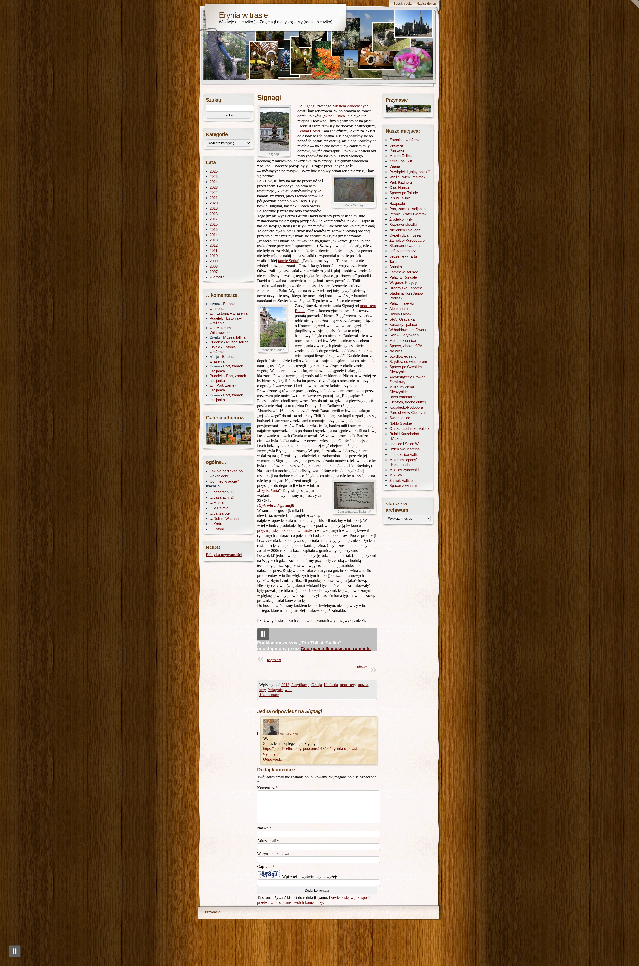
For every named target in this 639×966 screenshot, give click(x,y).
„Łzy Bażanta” (269, 490)
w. (211, 313)
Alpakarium (398, 308)
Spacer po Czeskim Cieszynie (405, 369)
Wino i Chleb (334, 116)
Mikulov (395, 475)
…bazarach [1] (222, 492)
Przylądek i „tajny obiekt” (409, 172)
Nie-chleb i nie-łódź (404, 230)
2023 (214, 187)
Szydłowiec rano (402, 356)
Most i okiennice (402, 340)
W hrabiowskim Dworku (408, 330)
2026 (214, 171)
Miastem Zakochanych (350, 106)
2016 (214, 224)
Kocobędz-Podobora (406, 407)
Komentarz (267, 788)
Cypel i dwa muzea (405, 235)
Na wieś (396, 351)
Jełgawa (396, 145)
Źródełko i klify (401, 219)
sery (262, 690)
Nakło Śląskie (400, 423)
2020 (214, 203)
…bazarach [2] (222, 497)
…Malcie (217, 502)
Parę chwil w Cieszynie (408, 412)
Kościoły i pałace (403, 324)
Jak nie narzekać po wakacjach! (226, 473)
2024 (214, 182)
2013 (285, 685)
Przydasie (212, 912)
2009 (214, 261)
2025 (214, 176)
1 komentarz (269, 695)
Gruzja (316, 685)
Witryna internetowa (273, 854)
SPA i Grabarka (402, 319)
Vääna (394, 166)
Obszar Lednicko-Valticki (409, 428)
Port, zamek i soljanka (407, 209)
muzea (363, 685)
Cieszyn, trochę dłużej (407, 402)
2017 (214, 219)
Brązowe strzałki (403, 224)
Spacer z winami (403, 485)
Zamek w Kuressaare (407, 240)
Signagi (309, 106)
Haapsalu (397, 203)
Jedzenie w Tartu (403, 256)
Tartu (393, 261)
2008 (214, 266)
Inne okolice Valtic (404, 454)
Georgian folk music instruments (336, 648)
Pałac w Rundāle (403, 277)
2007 (214, 272)
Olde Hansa (399, 187)
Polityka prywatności (224, 555)
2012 (214, 245)
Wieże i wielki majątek (407, 177)
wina (288, 690)
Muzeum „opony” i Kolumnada (403, 462)
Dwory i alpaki (400, 314)
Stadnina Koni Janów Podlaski (406, 295)
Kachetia (331, 685)
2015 (214, 229)
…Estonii (217, 529)
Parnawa (396, 150)
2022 (214, 192)
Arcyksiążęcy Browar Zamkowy (407, 379)
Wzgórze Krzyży (403, 282)
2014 (214, 235)
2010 (214, 256)
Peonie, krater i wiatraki (408, 214)
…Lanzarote (220, 513)
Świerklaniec (399, 418)
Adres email (268, 841)
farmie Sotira (288, 261)
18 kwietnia (289, 734)
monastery (348, 685)
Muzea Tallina (234, 337)
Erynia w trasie (243, 15)
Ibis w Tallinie (400, 198)
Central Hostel (308, 131)
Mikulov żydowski (404, 470)
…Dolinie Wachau (224, 518)
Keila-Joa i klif (400, 161)
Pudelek (216, 318)
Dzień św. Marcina (404, 449)
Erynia (215, 347)
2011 (213, 250)
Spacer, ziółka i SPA (405, 346)
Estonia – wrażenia (231, 313)
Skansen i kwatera (404, 245)
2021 (214, 198)
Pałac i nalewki (401, 303)
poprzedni (274, 660)
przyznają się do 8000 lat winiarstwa (286, 530)
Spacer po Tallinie (403, 193)
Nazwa (264, 828)
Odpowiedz (272, 759)
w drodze (217, 277)
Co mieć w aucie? (224, 481)
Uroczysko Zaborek (405, 288)
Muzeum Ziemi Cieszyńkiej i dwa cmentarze (402, 392)
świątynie (275, 690)
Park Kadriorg (400, 182)
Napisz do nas (427, 3)
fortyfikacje (300, 685)
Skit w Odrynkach (404, 335)
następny (361, 666)
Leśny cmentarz (402, 251)
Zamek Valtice (401, 480)
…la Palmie (219, 508)
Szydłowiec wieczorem (408, 361)
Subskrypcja (403, 3)
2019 (214, 208)
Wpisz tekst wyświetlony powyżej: (309, 877)
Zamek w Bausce (403, 272)
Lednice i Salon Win (405, 444)
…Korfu (216, 524)
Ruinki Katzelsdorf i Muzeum (404, 436)
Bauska (395, 267)
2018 (214, 214)
